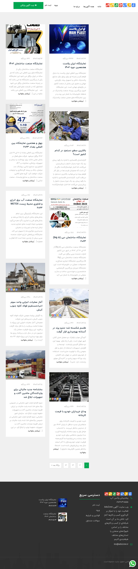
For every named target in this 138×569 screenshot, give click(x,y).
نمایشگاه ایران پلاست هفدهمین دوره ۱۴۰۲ (47, 501)
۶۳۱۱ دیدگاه (24, 138)
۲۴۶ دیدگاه (68, 406)
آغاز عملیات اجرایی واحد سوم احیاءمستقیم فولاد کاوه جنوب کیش (26, 306)
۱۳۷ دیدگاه (68, 323)
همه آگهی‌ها (88, 6)
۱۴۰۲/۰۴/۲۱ (81, 145)
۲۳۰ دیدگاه (25, 297)
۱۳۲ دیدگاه (25, 58)
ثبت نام (48, 5)
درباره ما (77, 6)
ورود (56, 5)
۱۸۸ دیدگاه (69, 232)
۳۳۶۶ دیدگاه (68, 58)
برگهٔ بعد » (55, 465)
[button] (60, 5)
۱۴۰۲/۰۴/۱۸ (81, 323)
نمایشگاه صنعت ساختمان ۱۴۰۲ (25, 63)
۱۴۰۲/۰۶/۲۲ (81, 58)
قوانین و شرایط (93, 515)
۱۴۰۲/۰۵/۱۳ (37, 58)
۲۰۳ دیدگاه (69, 145)
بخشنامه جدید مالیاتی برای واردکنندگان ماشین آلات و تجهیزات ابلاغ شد (28, 393)
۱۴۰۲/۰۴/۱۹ (37, 297)
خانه (99, 6)
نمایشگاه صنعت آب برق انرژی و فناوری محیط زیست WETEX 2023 (26, 204)
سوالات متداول (93, 520)
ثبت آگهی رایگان (27, 5)
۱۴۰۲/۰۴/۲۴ (37, 138)
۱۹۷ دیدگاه (25, 195)
